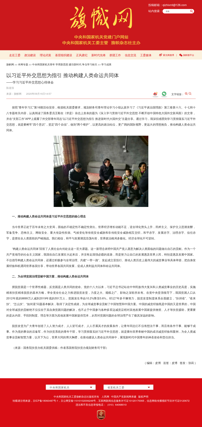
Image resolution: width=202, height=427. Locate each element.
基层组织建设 (63, 55)
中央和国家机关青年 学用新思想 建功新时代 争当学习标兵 (64, 64)
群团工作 (115, 55)
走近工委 (15, 55)
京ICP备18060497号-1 (45, 400)
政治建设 (30, 55)
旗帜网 (10, 64)
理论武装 (45, 55)
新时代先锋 (98, 55)
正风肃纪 (81, 55)
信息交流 (130, 55)
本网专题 (23, 64)
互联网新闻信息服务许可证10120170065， (122, 400)
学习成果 (106, 64)
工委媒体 (146, 55)
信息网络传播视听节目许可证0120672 (168, 400)
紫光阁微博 (168, 55)
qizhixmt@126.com (175, 5)
